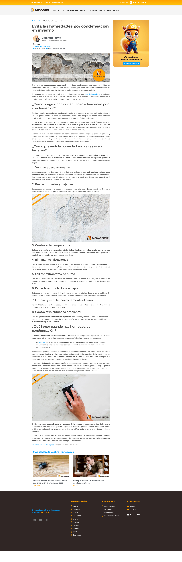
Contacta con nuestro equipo (43, 445)
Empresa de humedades (41, 46)
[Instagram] (46, 520)
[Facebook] (34, 520)
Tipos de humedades (70, 10)
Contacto (116, 10)
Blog (109, 10)
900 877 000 (140, 2)
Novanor (56, 10)
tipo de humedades (92, 94)
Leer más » (36, 485)
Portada (34, 21)
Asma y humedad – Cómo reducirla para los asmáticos (88, 481)
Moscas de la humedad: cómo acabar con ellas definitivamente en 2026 (50, 481)
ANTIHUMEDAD (60, 48)
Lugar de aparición (97, 10)
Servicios (83, 10)
